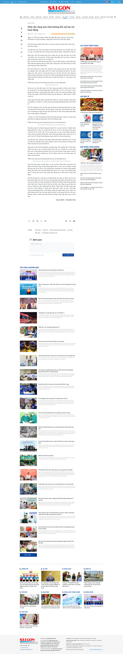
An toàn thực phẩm (89, 45)
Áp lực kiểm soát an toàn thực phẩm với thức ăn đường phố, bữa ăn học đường (56, 527)
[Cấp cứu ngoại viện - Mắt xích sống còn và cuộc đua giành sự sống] (28, 289)
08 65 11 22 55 (25, 647)
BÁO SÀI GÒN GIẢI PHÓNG (61, 9)
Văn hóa (72, 17)
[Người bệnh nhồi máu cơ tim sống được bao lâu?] (85, 117)
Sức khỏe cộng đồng (89, 147)
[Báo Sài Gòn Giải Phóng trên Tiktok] (109, 2)
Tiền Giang (69, 230)
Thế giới (51, 17)
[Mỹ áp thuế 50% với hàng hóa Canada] (29, 599)
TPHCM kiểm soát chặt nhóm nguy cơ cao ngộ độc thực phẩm (55, 470)
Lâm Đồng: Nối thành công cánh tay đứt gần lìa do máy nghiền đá (56, 355)
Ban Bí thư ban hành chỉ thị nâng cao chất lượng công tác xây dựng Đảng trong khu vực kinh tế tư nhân (29, 585)
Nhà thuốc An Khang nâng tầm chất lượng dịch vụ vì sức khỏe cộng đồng (90, 178)
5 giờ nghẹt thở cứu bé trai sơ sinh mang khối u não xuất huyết (55, 484)
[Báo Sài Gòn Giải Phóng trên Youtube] (107, 2)
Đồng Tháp (37, 233)
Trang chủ (21, 17)
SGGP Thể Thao (53, 1)
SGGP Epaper (78, 1)
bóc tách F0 (45, 230)
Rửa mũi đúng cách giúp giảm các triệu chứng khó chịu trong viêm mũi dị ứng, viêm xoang (97, 126)
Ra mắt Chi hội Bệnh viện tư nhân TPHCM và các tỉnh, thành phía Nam (56, 442)
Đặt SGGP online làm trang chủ (96, 649)
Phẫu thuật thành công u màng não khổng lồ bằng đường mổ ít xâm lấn (55, 499)
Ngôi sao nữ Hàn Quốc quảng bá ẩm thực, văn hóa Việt (29, 626)
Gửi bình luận (69, 255)
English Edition (44, 1)
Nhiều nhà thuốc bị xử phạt (45, 455)
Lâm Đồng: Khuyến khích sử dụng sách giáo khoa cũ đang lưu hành (50, 606)
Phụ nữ (97, 17)
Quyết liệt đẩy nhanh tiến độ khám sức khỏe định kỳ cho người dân (91, 183)
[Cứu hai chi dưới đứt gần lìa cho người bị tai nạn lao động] (28, 417)
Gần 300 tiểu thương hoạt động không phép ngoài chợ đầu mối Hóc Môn (56, 542)
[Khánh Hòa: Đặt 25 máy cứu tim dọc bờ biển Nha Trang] (28, 389)
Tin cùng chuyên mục (29, 267)
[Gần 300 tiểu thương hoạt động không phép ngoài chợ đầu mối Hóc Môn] (28, 546)
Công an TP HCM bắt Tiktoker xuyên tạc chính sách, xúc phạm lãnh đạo (71, 584)
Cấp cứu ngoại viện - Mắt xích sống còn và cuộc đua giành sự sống (57, 284)
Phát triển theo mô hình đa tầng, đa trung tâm (51, 341)
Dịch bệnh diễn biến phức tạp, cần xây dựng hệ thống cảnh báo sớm (56, 427)
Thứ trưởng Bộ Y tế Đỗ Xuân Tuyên (49, 233)
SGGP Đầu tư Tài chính (64, 1)
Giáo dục (58, 17)
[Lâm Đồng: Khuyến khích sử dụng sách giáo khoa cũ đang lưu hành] (50, 599)
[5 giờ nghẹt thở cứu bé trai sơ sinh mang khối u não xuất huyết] (28, 489)
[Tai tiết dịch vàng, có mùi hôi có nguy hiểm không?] (85, 134)
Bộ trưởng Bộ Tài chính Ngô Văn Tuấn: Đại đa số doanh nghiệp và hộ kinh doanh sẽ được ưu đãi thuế (50, 585)
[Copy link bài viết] (21, 48)
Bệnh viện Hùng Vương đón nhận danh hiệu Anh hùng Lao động (56, 298)
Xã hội (32, 17)
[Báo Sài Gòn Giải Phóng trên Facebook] (105, 2)
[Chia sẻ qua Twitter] (21, 36)
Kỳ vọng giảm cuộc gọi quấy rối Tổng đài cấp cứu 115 (53, 398)
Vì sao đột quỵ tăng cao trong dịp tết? (91, 112)
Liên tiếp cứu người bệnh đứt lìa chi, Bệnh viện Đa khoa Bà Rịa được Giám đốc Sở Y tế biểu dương (55, 370)
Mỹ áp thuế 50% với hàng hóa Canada (28, 606)
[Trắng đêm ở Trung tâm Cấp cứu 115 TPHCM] (28, 317)
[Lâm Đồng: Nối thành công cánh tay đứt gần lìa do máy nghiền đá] (28, 360)
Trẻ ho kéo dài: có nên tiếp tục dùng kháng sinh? (96, 141)
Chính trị (26, 17)
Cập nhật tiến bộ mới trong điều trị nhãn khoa (51, 270)
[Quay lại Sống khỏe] (21, 56)
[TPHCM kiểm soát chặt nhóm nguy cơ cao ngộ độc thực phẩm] (28, 474)
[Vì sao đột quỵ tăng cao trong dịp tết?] (91, 104)
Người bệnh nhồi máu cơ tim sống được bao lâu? (85, 124)
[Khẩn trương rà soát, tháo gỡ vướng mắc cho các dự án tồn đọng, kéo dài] (93, 576)
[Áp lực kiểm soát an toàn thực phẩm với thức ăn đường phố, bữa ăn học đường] (28, 531)
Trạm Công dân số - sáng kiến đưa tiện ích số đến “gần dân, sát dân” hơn (91, 188)
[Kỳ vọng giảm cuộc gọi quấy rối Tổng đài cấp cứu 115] (28, 403)
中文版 (72, 1)
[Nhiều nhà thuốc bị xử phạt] (28, 460)
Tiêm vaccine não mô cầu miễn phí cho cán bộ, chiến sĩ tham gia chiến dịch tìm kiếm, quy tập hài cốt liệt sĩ (56, 513)
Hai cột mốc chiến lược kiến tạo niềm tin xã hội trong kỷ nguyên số (72, 606)
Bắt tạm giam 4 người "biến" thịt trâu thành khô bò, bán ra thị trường (91, 77)
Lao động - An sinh (87, 17)
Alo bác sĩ (84, 96)
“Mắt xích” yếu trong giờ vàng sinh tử (48, 327)
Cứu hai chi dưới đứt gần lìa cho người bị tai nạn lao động (54, 413)
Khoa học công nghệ (107, 17)
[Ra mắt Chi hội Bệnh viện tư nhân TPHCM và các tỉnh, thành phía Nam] (28, 446)
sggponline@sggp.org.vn (27, 649)
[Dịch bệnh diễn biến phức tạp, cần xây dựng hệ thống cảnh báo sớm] (28, 432)
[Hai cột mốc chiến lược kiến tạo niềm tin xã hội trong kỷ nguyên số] (72, 599)
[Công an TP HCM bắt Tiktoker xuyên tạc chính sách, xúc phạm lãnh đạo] (72, 576)
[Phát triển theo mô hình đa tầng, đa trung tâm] (28, 346)
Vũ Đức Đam (38, 230)
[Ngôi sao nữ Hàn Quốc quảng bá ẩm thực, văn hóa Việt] (29, 619)
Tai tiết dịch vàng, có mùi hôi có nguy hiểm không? (85, 141)
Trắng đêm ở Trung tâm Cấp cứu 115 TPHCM (50, 313)
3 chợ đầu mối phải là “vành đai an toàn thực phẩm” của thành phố (91, 91)
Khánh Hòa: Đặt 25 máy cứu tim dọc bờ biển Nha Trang (53, 384)
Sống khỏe (65, 17)
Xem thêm (115, 17)
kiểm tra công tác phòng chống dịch (58, 230)
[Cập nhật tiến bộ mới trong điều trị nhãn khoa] (28, 275)
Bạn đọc (78, 17)
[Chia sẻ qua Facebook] (21, 32)
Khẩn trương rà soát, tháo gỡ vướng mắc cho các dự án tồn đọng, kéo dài (92, 584)
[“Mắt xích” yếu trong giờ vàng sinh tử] (28, 332)
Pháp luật (39, 17)
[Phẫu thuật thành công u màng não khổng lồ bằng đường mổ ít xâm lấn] (28, 503)
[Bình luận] (21, 52)
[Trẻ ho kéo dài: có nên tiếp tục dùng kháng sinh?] (97, 134)
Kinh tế (45, 17)
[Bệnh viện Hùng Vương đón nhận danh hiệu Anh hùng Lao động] (28, 303)
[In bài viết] (21, 44)
